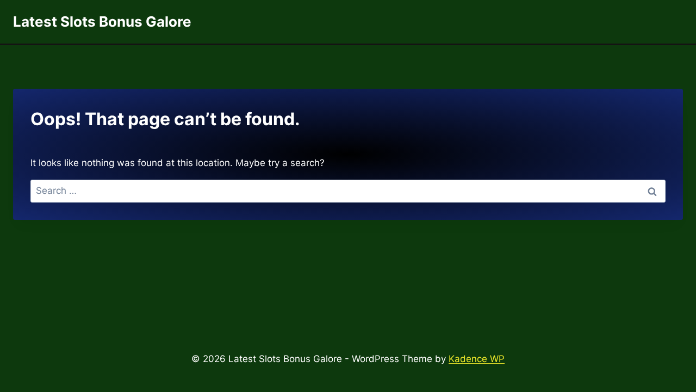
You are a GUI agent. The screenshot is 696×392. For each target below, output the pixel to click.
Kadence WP (477, 358)
